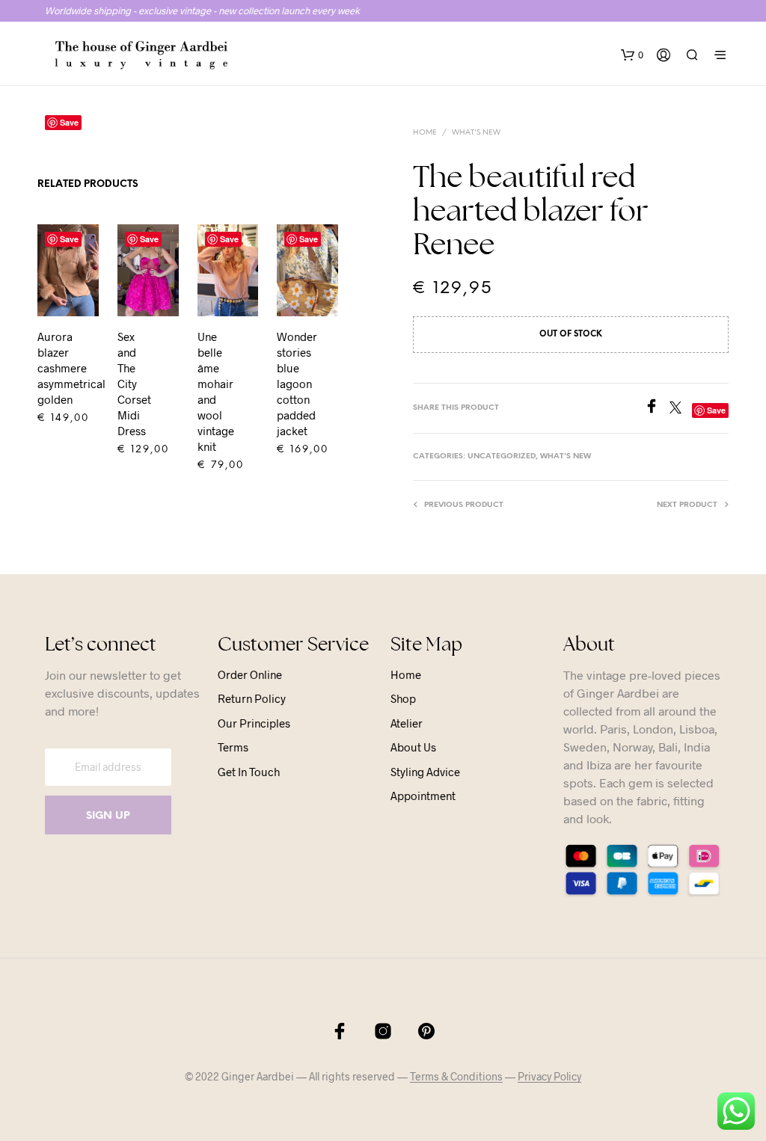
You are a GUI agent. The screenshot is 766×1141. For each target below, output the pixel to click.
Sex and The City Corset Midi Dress (134, 383)
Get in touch (249, 771)
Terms (233, 747)
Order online (250, 674)
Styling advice (425, 771)
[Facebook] (657, 409)
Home (425, 133)
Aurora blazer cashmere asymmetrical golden (71, 368)
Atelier (406, 723)
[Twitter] (681, 409)
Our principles (254, 723)
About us (413, 747)
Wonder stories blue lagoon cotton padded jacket (297, 383)
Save (69, 238)
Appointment (423, 795)
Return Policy (252, 698)
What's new (476, 133)
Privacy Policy (549, 1077)
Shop (403, 698)
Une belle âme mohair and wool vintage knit (215, 391)
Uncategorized (502, 456)
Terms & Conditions (456, 1077)
